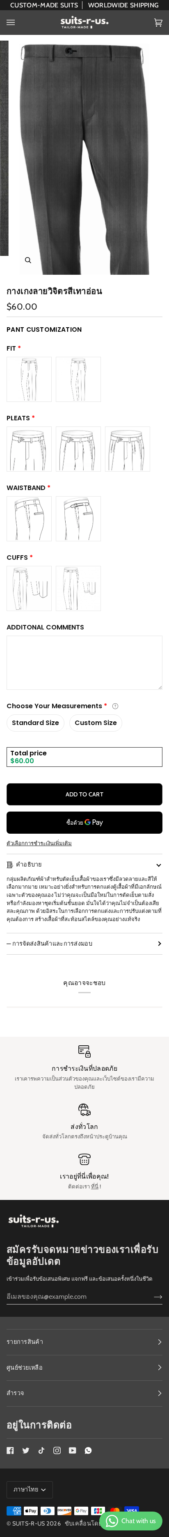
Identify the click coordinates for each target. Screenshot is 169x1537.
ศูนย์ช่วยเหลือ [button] (25, 1367)
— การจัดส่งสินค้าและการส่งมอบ (49, 943)
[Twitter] (26, 1450)
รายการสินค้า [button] (25, 1341)
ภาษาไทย (26, 1489)
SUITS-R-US (28, 1523)
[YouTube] (72, 1450)
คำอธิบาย (29, 864)
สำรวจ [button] (15, 1393)
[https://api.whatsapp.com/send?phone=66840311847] (88, 1450)
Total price (28, 753)
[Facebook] (10, 1450)
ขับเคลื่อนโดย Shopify (96, 1523)
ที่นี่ (94, 1186)
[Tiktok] (41, 1450)
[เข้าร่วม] (151, 1296)
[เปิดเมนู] (19, 22)
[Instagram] (57, 1450)
